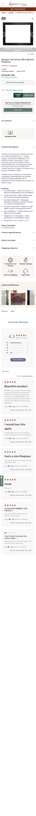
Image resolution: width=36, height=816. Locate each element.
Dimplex (11, 12)
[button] (18, 122)
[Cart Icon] (33, 4)
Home (4, 12)
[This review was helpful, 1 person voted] (26, 410)
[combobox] (26, 376)
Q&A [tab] (12, 311)
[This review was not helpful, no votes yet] (29, 442)
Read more (8, 403)
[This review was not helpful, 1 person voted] (29, 410)
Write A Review (18, 360)
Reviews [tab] (4, 311)
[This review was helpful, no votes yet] (26, 442)
